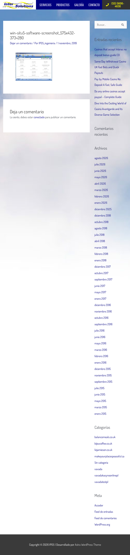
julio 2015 (99, 388)
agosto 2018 (100, 228)
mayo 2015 (100, 401)
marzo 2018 (100, 247)
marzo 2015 (100, 407)
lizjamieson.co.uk (103, 449)
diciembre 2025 (103, 209)
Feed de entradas (103, 511)
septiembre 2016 (103, 324)
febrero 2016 (101, 356)
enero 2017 (100, 298)
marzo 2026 (101, 190)
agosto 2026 (101, 158)
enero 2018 (100, 260)
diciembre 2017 (102, 266)
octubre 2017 (101, 273)
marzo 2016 (100, 349)
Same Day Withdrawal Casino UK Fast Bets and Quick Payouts (110, 67)
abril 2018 (99, 241)
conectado (39, 117)
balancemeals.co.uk (104, 437)
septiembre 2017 (103, 279)
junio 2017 (99, 286)
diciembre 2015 (102, 369)
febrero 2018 (101, 253)
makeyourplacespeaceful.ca (109, 456)
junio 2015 (99, 394)
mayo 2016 (100, 343)
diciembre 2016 (102, 305)
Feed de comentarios (105, 518)
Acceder (98, 505)
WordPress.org (102, 524)
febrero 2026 (101, 196)
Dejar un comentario (21, 43)
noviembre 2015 (103, 375)
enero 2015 (100, 413)
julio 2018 (99, 234)
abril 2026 (100, 183)
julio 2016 (99, 330)
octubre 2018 (101, 222)
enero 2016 (100, 362)
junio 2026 (100, 170)
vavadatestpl (101, 482)
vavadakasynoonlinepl (106, 475)
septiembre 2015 (103, 381)
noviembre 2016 (103, 311)
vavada (98, 469)
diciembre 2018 (102, 215)
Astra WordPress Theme (88, 544)
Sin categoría (101, 462)
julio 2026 (99, 164)
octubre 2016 (101, 317)
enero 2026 (100, 202)
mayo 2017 (100, 292)
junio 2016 (99, 337)
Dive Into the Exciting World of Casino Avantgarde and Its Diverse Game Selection (110, 108)
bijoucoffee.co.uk (103, 443)
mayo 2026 (100, 177)
